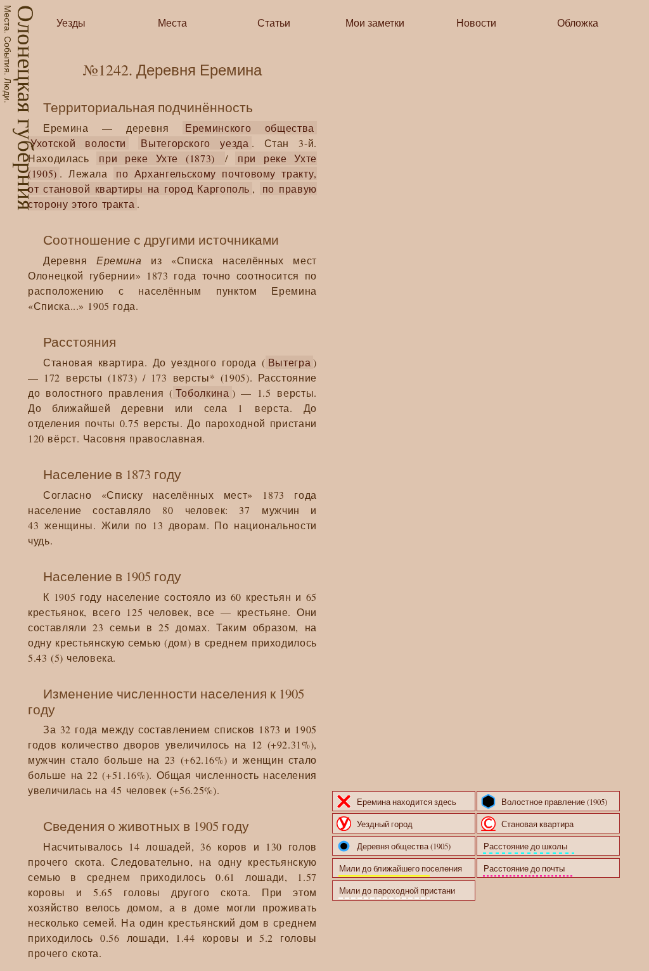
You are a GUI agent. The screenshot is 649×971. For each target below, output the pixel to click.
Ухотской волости (78, 143)
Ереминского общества (249, 127)
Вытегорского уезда (194, 143)
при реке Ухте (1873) (160, 158)
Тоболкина (202, 392)
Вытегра (289, 362)
